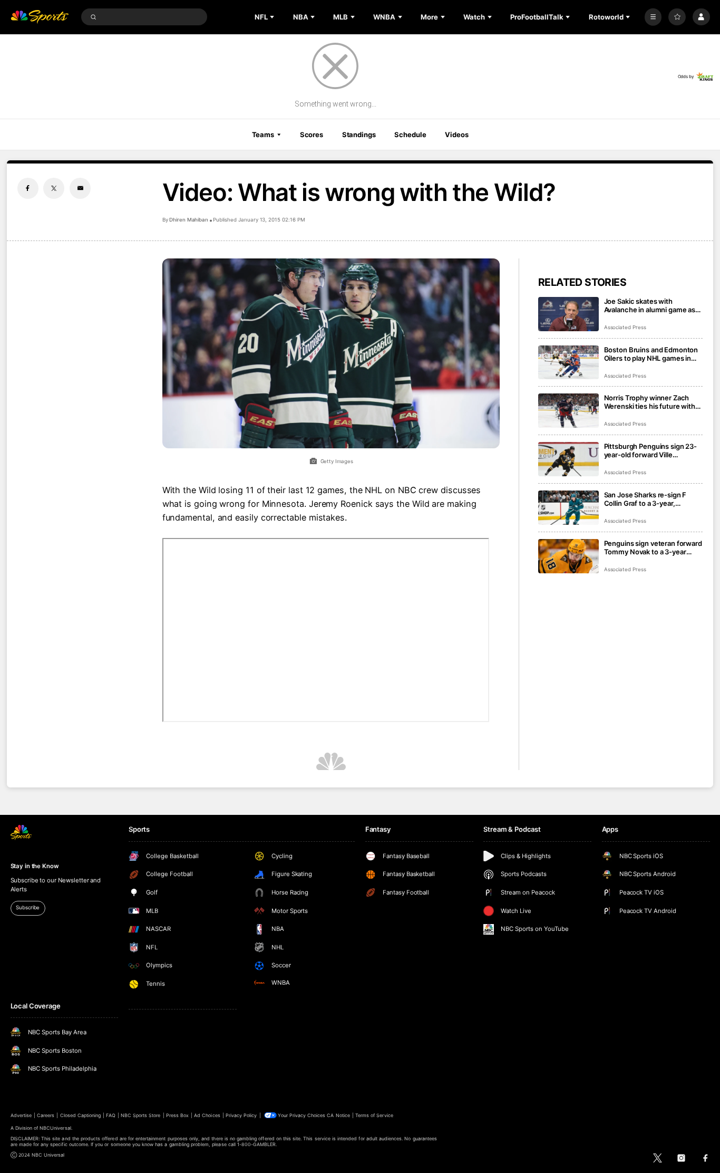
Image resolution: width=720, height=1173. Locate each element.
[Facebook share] (27, 188)
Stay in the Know (35, 866)
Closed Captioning (80, 1115)
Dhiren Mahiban (188, 220)
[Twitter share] (53, 188)
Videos (456, 134)
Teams (263, 134)
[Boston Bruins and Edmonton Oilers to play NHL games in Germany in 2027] (568, 362)
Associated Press (625, 327)
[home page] (40, 17)
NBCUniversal (55, 1128)
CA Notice (338, 1115)
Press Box (177, 1115)
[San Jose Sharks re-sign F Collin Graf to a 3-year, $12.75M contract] (568, 508)
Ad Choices (207, 1115)
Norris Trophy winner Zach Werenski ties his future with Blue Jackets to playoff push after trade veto (649, 401)
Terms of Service (374, 1115)
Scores (311, 134)
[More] (653, 17)
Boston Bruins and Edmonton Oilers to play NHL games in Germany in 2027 (651, 353)
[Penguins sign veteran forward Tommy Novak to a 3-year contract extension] (568, 556)
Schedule (410, 134)
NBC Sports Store (141, 1115)
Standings (359, 134)
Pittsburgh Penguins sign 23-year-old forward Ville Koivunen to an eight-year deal (653, 450)
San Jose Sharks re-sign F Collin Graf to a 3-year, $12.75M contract (645, 499)
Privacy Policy (241, 1115)
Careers (45, 1115)
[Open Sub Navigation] (273, 17)
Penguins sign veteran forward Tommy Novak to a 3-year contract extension (653, 547)
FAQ (110, 1115)
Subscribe (28, 907)
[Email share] (80, 188)
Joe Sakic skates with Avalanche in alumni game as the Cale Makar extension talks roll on (653, 305)
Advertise (21, 1115)
